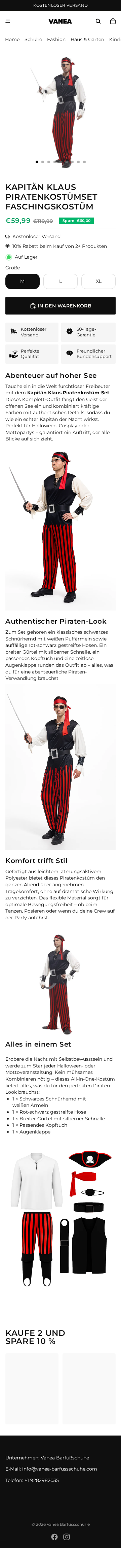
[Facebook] (54, 1537)
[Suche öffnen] (98, 21)
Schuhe (33, 39)
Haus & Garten (87, 39)
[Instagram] (67, 1537)
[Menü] (7, 21)
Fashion (56, 39)
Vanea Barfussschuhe (68, 1524)
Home (12, 39)
